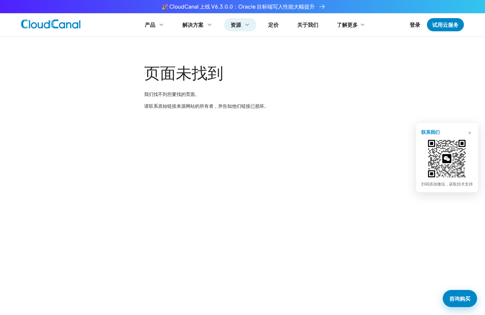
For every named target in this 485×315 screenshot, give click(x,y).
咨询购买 (459, 298)
